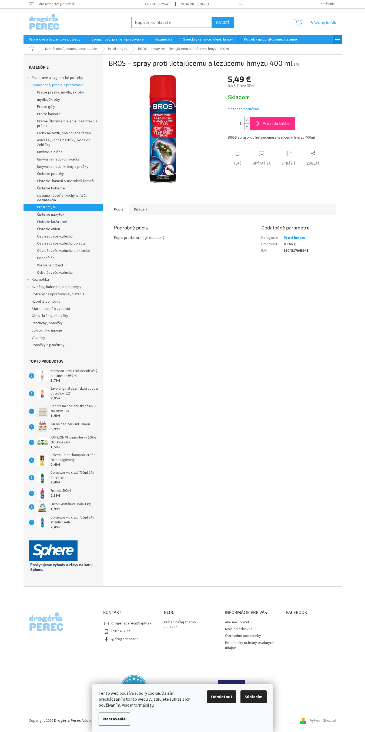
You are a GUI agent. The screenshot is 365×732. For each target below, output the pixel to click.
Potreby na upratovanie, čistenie (58, 294)
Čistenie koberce (51, 188)
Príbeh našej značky (180, 622)
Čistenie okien (48, 229)
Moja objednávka (195, 4)
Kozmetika (40, 279)
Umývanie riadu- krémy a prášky (62, 166)
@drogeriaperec (124, 639)
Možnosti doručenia (244, 109)
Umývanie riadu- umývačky (58, 159)
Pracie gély (46, 106)
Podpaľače (46, 258)
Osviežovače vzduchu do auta (61, 243)
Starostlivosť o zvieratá (51, 309)
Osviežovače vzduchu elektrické (63, 250)
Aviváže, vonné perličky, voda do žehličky (64, 143)
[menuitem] (55, 39)
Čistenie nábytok (50, 214)
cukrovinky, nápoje (47, 330)
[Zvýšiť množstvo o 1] (247, 120)
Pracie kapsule (49, 114)
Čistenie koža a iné (52, 222)
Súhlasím (254, 697)
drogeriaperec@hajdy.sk (131, 623)
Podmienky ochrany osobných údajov (249, 645)
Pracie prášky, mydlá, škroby (60, 92)
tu (152, 705)
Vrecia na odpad (50, 265)
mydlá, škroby (48, 99)
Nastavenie (114, 719)
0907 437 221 (121, 631)
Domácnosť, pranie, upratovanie (58, 85)
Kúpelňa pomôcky (46, 301)
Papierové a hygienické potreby (57, 78)
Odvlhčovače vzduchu (55, 272)
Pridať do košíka (276, 123)
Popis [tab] (118, 209)
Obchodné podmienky (243, 636)
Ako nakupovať (157, 4)
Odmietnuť (221, 697)
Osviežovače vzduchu (55, 236)
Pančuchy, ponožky (47, 323)
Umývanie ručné (50, 152)
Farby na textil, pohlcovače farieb (64, 133)
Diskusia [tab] (140, 209)
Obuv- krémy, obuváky (50, 316)
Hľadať (222, 22)
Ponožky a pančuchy (48, 345)
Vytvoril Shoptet (323, 721)
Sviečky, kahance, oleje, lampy (56, 287)
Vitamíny (38, 337)
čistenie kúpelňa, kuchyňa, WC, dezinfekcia (62, 198)
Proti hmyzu (46, 207)
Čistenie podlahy (50, 173)
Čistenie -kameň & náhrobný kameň (65, 181)
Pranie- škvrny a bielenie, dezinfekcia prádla (67, 124)
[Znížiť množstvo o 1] (247, 126)
